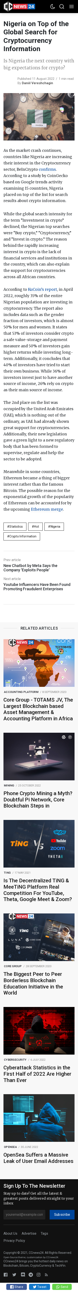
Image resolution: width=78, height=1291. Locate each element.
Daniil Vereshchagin (37, 83)
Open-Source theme (14, 1257)
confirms (47, 169)
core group (13, 966)
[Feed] (46, 1275)
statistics (16, 526)
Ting (7, 872)
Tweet (42, 1287)
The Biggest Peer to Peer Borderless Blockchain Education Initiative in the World (33, 983)
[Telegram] (31, 1275)
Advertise (29, 1233)
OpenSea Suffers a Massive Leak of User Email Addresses (38, 1158)
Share (18, 1287)
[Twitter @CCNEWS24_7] (14, 1275)
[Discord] (23, 1275)
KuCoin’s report (42, 289)
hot (36, 526)
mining (9, 785)
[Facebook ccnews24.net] (5, 1275)
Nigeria (55, 526)
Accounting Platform (21, 692)
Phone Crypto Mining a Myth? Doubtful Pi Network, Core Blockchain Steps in (37, 799)
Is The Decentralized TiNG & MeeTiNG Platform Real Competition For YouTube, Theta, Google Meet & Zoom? (37, 890)
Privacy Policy (14, 1241)
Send (64, 1287)
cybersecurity (15, 1059)
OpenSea (10, 1147)
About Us (10, 1233)
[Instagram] (38, 1275)
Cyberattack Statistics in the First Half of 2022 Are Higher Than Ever (37, 1074)
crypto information (22, 536)
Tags (44, 1233)
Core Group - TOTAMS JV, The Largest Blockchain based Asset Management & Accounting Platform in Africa (38, 709)
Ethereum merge (47, 509)
